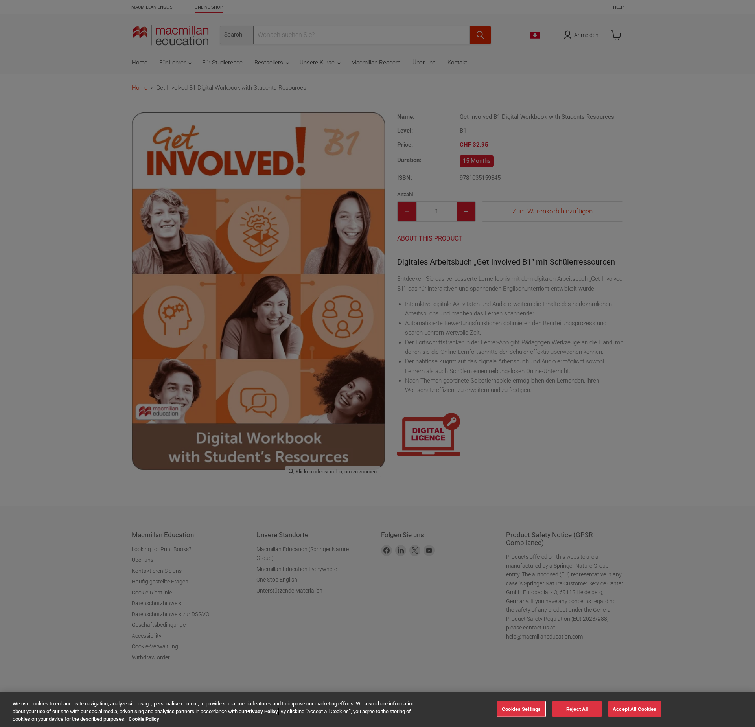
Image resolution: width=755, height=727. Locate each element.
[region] (377, 709)
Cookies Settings (521, 709)
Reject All (577, 709)
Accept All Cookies (634, 709)
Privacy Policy (262, 711)
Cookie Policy (144, 719)
